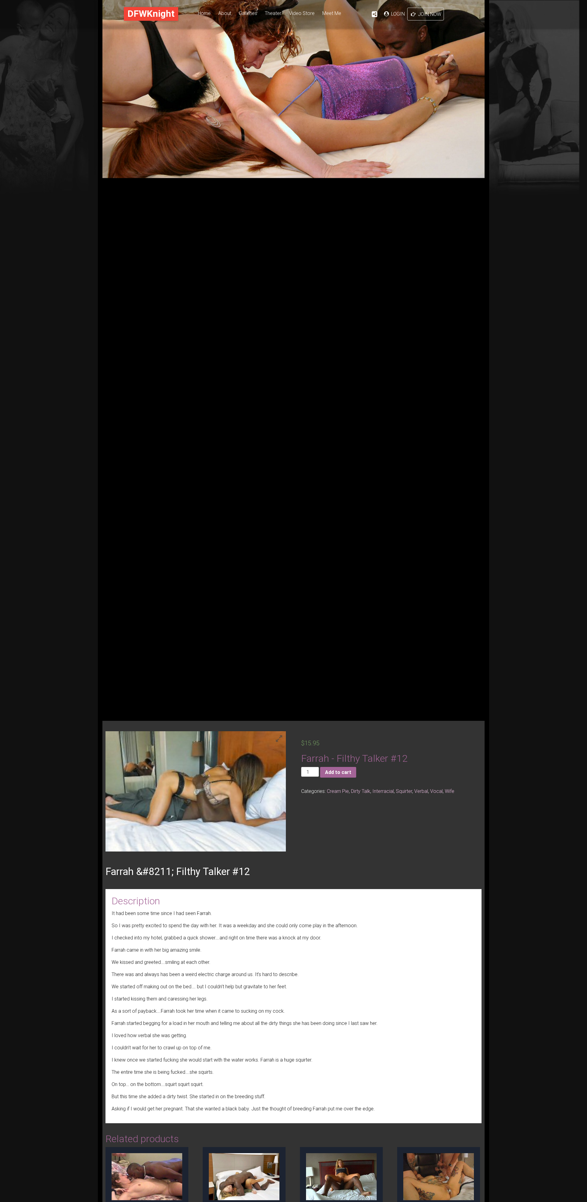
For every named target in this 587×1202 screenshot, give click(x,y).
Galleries (248, 13)
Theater (273, 13)
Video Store (302, 13)
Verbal (421, 791)
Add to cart (338, 772)
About (224, 13)
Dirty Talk (360, 791)
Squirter (404, 791)
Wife (449, 791)
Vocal (436, 791)
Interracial (383, 791)
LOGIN (397, 14)
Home (204, 13)
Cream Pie (338, 791)
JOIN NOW (429, 14)
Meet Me (331, 13)
